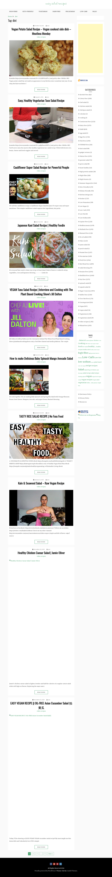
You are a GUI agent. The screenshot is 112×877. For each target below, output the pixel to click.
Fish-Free (83, 141)
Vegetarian (43, 11)
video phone (94, 382)
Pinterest (57, 864)
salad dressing (85, 268)
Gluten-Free (84, 156)
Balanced (82, 340)
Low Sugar (83, 206)
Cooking (81, 343)
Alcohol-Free (84, 94)
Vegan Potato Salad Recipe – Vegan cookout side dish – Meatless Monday (41, 31)
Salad (81, 369)
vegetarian (82, 383)
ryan (48, 25)
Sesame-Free (84, 271)
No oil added (84, 237)
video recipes (41, 37)
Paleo (94, 11)
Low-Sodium (84, 218)
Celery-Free (83, 98)
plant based (97, 362)
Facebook (51, 864)
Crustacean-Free (85, 121)
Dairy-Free (56, 11)
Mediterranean (85, 225)
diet (86, 343)
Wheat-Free (83, 325)
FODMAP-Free (84, 144)
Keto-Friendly (28, 11)
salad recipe (87, 373)
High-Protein (84, 179)
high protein (92, 353)
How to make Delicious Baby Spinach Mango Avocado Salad (41, 358)
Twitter (60, 864)
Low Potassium (85, 202)
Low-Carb (83, 11)
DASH (81, 129)
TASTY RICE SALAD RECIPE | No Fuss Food (41, 416)
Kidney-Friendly (85, 191)
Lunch (92, 362)
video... (89, 382)
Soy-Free (82, 279)
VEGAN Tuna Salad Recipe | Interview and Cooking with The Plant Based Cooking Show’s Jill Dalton (41, 291)
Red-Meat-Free (84, 264)
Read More (41, 89)
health (86, 346)
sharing (80, 376)
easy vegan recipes (94, 343)
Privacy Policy (84, 398)
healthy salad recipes (95, 349)
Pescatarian (70, 11)
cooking (82, 118)
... (78, 340)
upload (84, 376)
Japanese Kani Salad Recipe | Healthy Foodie (41, 225)
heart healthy (84, 168)
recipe (88, 365)
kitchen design (85, 195)
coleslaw (83, 114)
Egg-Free (83, 137)
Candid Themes (72, 871)
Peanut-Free (84, 252)
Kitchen (80, 357)
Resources (83, 402)
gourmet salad (84, 160)
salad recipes (95, 373)
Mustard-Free (84, 233)
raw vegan (82, 365)
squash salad (84, 287)
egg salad (83, 133)
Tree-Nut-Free (84, 298)
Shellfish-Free (84, 275)
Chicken (95, 340)
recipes (94, 366)
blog (79, 417)
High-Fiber (13, 11)
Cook (100, 340)
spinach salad (84, 283)
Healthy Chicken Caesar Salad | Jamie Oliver (41, 552)
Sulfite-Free (83, 295)
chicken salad (84, 106)
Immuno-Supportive (86, 183)
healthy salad (86, 349)
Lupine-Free (84, 221)
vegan (89, 376)
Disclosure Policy (85, 394)
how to (97, 353)
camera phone (89, 340)
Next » (50, 854)
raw (79, 365)
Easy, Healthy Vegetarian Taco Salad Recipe (41, 100)
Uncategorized (84, 302)
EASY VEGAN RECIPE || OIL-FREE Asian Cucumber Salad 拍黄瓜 (41, 705)
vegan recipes (86, 380)
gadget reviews (85, 152)
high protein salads (86, 171)
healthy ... (92, 346)
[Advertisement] (90, 48)
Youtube (54, 864)
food (80, 346)
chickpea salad (85, 110)
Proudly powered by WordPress (45, 871)
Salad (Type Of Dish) (90, 370)
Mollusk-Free (84, 229)
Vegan (82, 306)
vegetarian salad (85, 318)
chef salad (83, 102)
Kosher (82, 198)
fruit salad (83, 148)
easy (89, 343)
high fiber (83, 353)
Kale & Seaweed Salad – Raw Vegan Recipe (41, 483)
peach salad (84, 248)
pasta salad (83, 245)
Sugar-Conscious (85, 291)
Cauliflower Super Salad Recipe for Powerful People (41, 167)
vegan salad (84, 310)
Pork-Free (83, 260)
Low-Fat (82, 214)
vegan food (95, 376)
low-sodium (84, 361)
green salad (83, 164)
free (83, 346)
